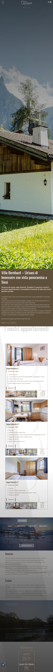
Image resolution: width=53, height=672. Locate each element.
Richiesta (11, 388)
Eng (29, 7)
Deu (26, 7)
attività (45, 304)
